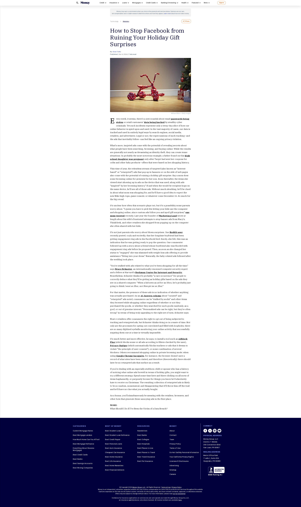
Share (187, 21)
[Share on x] (210, 431)
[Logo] (85, 3)
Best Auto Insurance (113, 448)
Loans (124, 3)
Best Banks (77, 459)
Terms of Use (175, 448)
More (206, 3)
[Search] (77, 3)
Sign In (221, 3)
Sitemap (173, 470)
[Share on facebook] (205, 431)
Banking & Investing (168, 3)
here (180, 500)
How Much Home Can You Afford (86, 439)
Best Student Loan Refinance (117, 435)
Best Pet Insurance (145, 461)
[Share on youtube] (219, 431)
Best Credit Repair (112, 439)
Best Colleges (143, 439)
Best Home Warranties (114, 465)
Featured (195, 3)
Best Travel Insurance (146, 457)
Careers (173, 474)
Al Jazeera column (151, 295)
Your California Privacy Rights (182, 457)
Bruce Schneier (123, 269)
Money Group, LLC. (139, 487)
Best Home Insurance (114, 457)
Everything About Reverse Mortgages (83, 449)
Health (183, 3)
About (172, 431)
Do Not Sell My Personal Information (184, 452)
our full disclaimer (179, 494)
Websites (126, 21)
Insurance (113, 3)
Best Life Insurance (113, 461)
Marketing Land (168, 216)
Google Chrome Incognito (130, 356)
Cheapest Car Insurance (115, 452)
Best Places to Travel (146, 452)
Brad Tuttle (117, 52)
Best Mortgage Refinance (83, 444)
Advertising (174, 465)
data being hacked (154, 122)
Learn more (167, 13)
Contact (173, 435)
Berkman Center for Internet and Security (158, 272)
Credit (102, 3)
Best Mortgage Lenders (82, 435)
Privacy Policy (175, 444)
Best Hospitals (143, 444)
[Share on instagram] (215, 431)
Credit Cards (151, 3)
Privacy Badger (118, 345)
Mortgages (136, 3)
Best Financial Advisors (114, 470)
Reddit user (176, 232)
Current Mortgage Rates (83, 431)
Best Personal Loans (113, 444)
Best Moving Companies (83, 468)
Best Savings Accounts (83, 463)
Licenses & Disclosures (179, 461)
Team (172, 439)
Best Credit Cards (80, 455)
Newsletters (142, 431)
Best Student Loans (113, 431)
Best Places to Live (145, 448)
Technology (114, 21)
